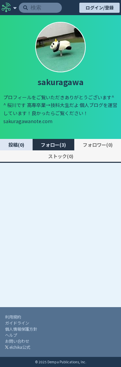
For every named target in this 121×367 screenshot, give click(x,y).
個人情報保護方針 (21, 329)
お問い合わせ (17, 341)
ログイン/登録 (100, 7)
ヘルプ (11, 335)
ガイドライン (17, 323)
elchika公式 (19, 347)
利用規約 (13, 317)
